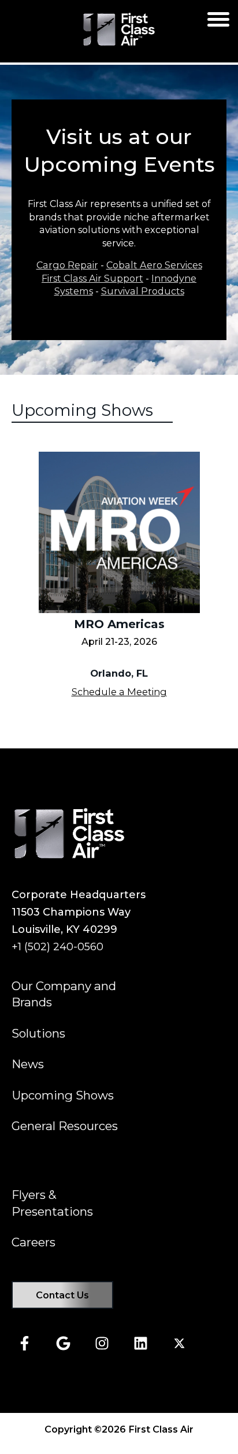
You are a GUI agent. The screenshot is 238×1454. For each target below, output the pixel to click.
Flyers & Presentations (52, 1203)
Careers (33, 1242)
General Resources (65, 1126)
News (28, 1064)
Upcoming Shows (63, 1095)
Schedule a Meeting (119, 692)
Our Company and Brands (64, 994)
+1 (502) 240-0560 (57, 946)
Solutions (38, 1033)
